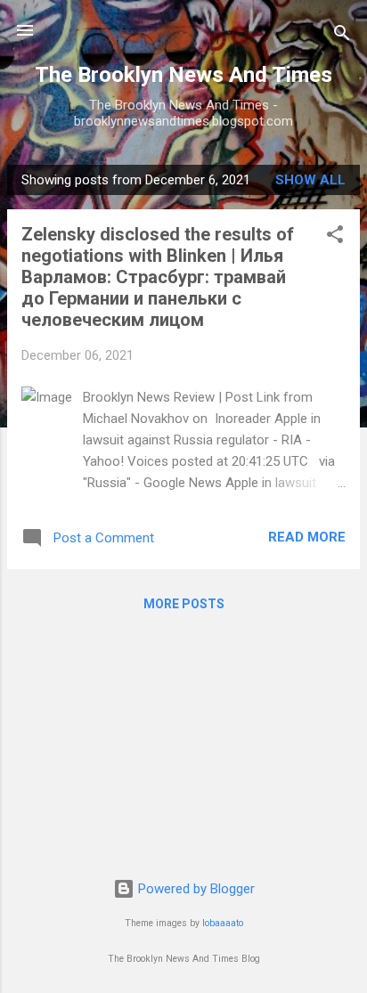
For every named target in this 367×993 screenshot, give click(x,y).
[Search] (342, 36)
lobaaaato (222, 923)
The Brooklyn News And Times (183, 74)
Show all (310, 180)
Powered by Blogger (195, 889)
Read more (307, 537)
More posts (183, 604)
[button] (335, 237)
